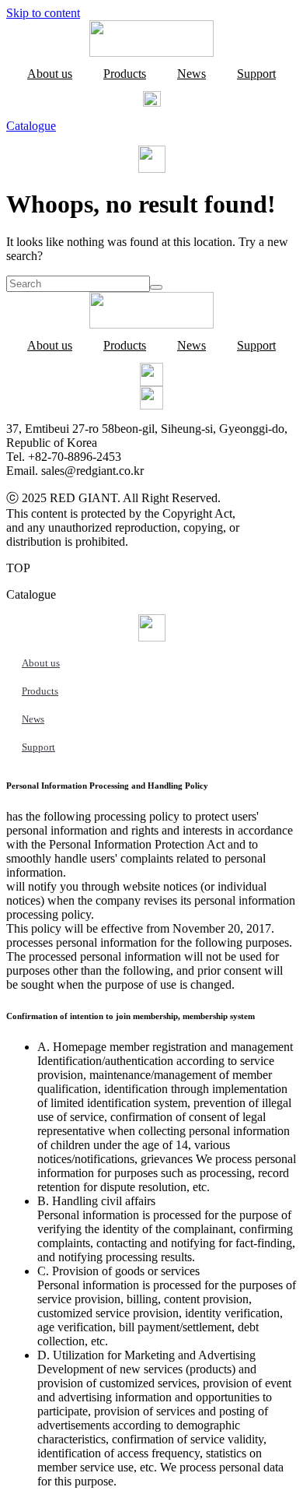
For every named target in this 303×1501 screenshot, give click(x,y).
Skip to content (43, 12)
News (191, 73)
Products (124, 73)
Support (256, 73)
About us (49, 73)
